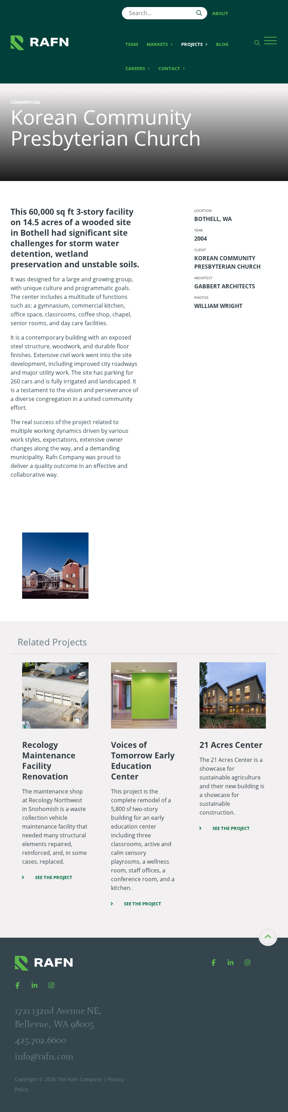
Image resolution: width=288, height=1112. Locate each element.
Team (131, 44)
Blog (222, 44)
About (220, 13)
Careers (135, 68)
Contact (169, 68)
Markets (157, 44)
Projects (192, 44)
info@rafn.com (44, 1056)
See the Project (53, 877)
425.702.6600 (40, 1040)
